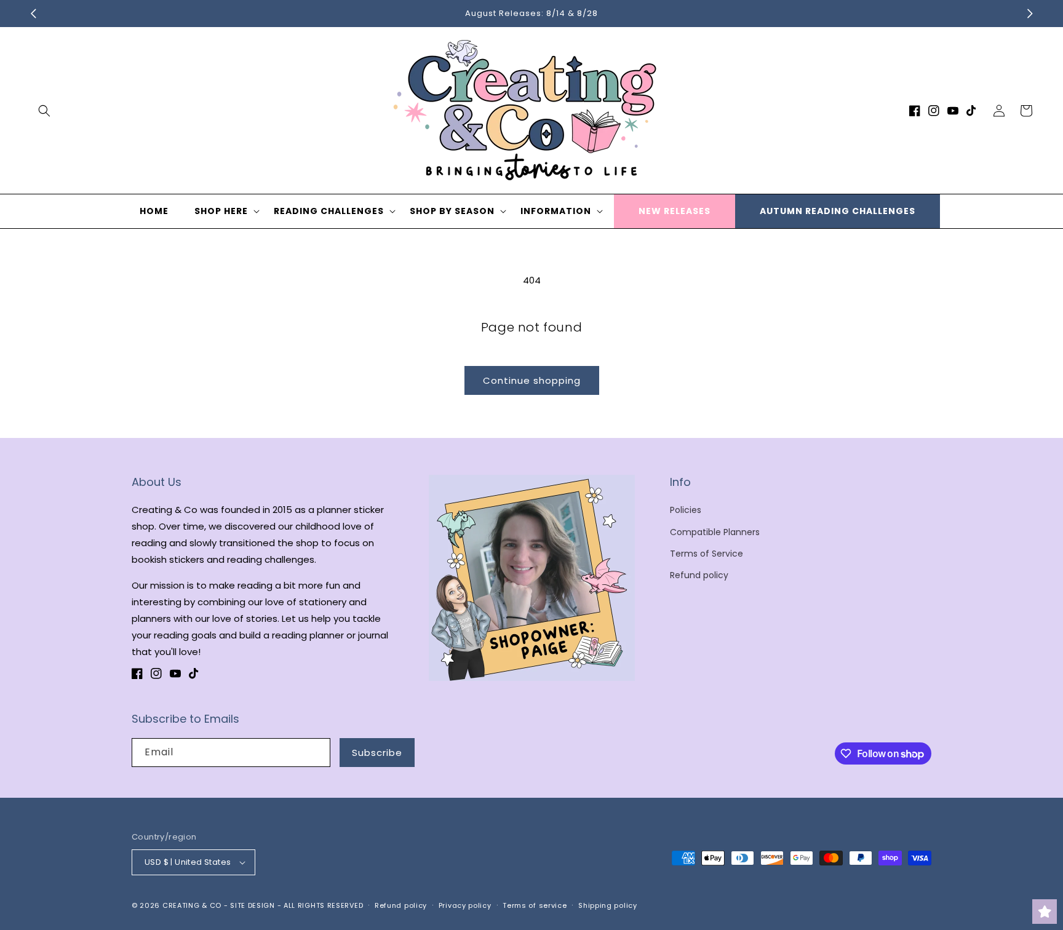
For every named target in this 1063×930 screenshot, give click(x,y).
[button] (44, 110)
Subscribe (377, 752)
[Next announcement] (1029, 13)
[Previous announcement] (33, 13)
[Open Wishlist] (1044, 911)
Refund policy (699, 575)
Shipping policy (607, 905)
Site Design (252, 905)
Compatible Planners (715, 532)
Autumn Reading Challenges (837, 211)
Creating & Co (191, 905)
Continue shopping (532, 380)
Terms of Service (706, 553)
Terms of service (535, 905)
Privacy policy (465, 905)
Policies (685, 510)
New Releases (675, 211)
